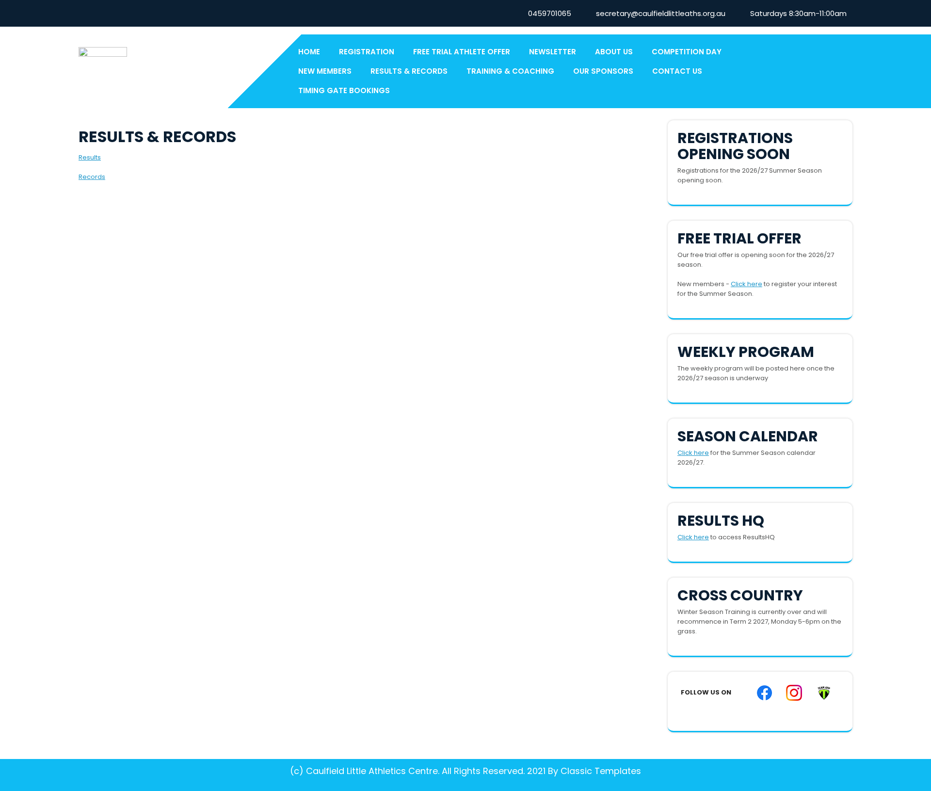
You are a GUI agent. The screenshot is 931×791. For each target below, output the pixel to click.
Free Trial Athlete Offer (461, 52)
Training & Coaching (510, 71)
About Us (614, 52)
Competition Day (687, 52)
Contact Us (677, 71)
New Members (325, 71)
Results (90, 157)
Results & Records (409, 71)
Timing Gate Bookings (344, 90)
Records (92, 176)
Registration (366, 52)
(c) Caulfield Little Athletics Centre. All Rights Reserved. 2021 (418, 771)
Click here (746, 284)
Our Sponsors (603, 71)
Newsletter (552, 52)
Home (309, 52)
